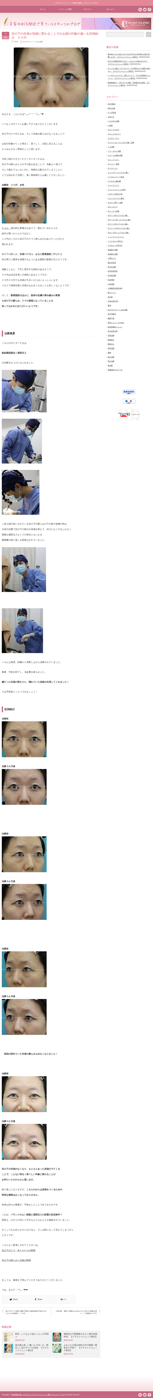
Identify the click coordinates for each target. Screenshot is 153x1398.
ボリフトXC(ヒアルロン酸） (118, 224)
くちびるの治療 (113, 121)
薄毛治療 (111, 348)
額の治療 (111, 357)
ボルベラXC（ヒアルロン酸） (119, 232)
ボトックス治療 (113, 211)
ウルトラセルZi (113, 130)
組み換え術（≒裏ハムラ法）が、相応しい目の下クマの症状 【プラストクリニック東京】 (32, 1348)
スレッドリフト (113, 160)
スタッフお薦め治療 (115, 155)
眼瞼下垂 (111, 318)
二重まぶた (112, 258)
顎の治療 (111, 361)
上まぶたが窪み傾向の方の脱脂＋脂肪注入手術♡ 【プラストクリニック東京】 (80, 1348)
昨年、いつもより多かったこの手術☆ (32, 1335)
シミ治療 (111, 147)
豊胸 (109, 353)
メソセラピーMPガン (115, 241)
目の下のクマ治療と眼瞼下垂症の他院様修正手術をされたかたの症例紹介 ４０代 (26, 1312)
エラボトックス (113, 138)
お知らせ (111, 117)
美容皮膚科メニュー (115, 327)
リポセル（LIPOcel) (115, 245)
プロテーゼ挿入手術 (115, 194)
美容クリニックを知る (116, 323)
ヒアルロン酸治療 (114, 181)
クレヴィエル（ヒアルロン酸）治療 (121, 142)
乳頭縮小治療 (113, 254)
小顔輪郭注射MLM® (115, 288)
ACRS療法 (111, 104)
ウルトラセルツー (114, 134)
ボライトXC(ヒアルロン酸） (118, 215)
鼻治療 (110, 365)
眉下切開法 (112, 314)
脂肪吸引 (111, 340)
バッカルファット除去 (116, 177)
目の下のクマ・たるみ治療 (33, 42)
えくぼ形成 (112, 112)
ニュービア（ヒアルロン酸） (118, 172)
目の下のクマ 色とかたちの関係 (18, 1250)
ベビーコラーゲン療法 (116, 198)
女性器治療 (112, 275)
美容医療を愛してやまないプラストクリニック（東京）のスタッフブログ (38, 1395)
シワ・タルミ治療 (114, 151)
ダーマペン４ (113, 168)
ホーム (43, 9)
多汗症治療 (112, 267)
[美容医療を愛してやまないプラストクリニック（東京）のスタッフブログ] (41, 25)
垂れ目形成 (112, 262)
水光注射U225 (113, 301)
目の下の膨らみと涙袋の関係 (16, 1260)
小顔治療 (111, 284)
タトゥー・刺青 (113, 164)
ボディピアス (113, 207)
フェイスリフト (113, 185)
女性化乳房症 (113, 271)
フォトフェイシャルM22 (117, 190)
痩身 (109, 305)
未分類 (110, 297)
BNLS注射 (111, 108)
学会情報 (111, 280)
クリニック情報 (65, 9)
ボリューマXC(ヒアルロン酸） (119, 228)
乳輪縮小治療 (113, 250)
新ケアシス (112, 293)
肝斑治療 (111, 335)
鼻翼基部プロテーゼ (115, 370)
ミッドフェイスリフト (116, 237)
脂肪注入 (111, 344)
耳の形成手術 (113, 331)
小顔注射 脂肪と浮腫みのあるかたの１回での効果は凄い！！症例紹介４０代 (76, 1312)
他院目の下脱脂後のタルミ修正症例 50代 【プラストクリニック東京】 (81, 1335)
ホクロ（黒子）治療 (115, 202)
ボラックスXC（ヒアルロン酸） (119, 220)
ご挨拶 (110, 125)
